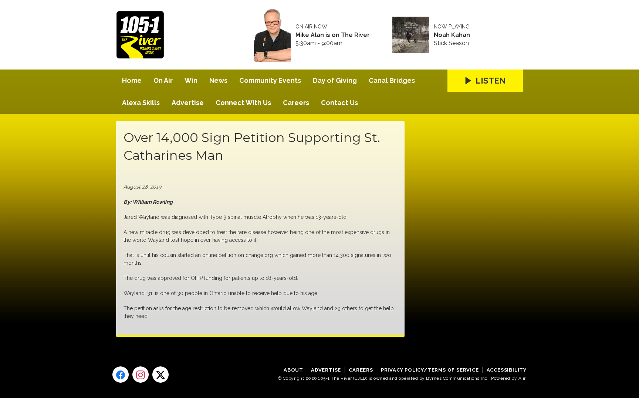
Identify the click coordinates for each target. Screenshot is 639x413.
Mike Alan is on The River (332, 35)
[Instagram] (140, 374)
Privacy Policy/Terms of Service (430, 370)
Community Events (270, 80)
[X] (160, 374)
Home (132, 80)
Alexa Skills (141, 102)
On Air (163, 80)
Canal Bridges (392, 80)
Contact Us (339, 102)
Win (191, 80)
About (293, 370)
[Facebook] (120, 374)
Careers (296, 102)
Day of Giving (335, 80)
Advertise (188, 102)
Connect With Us (243, 102)
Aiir (521, 378)
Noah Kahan (452, 35)
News (218, 80)
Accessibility (507, 370)
